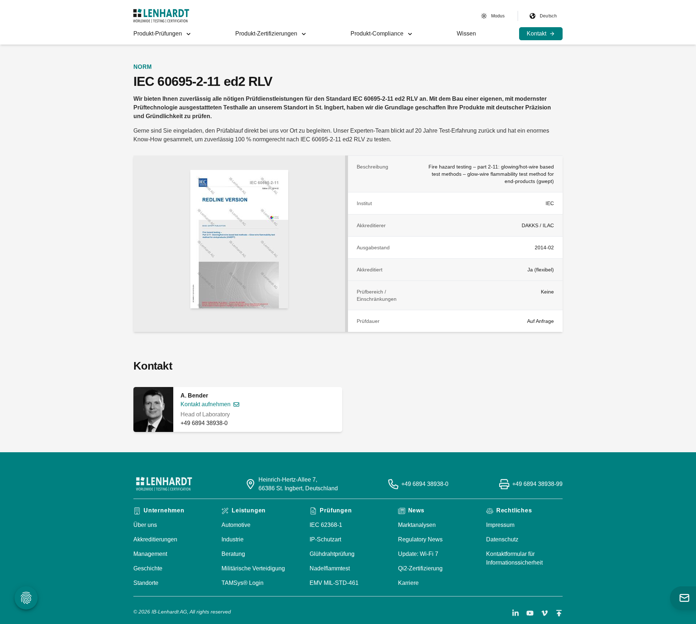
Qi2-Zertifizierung (420, 568)
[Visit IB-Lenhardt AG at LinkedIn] (515, 613)
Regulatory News (420, 539)
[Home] (161, 16)
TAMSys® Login (242, 583)
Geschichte (147, 568)
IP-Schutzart (325, 539)
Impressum (500, 525)
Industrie (232, 539)
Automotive (235, 525)
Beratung (233, 554)
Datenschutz (502, 539)
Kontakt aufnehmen (206, 404)
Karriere (408, 583)
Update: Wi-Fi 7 (418, 554)
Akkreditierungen (155, 539)
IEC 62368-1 (326, 525)
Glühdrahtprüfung (332, 554)
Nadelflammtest (330, 568)
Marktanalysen (417, 525)
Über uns (145, 525)
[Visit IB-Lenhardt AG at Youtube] (530, 613)
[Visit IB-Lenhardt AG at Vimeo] (544, 613)
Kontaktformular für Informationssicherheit (514, 558)
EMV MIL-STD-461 (334, 583)
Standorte (145, 583)
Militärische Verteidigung (253, 568)
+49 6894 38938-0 (204, 423)
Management (150, 554)
